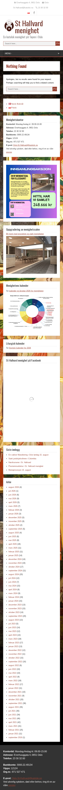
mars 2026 (12, 506)
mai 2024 (12, 586)
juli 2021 (12, 711)
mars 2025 (12, 548)
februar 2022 (13, 684)
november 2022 (15, 654)
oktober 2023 (13, 612)
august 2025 (13, 533)
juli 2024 (12, 578)
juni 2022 (12, 669)
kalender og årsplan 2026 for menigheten (26, 291)
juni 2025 (12, 536)
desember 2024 (15, 559)
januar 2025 (13, 555)
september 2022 (15, 661)
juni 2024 (12, 582)
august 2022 (13, 665)
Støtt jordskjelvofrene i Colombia (22, 458)
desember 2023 (15, 605)
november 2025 (15, 521)
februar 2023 (13, 643)
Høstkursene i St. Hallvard (19, 462)
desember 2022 (15, 650)
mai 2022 (12, 673)
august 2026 (13, 487)
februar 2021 (13, 730)
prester (9, 152)
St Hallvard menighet (29, 26)
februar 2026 (13, 510)
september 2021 (15, 703)
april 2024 (12, 589)
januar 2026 (13, 514)
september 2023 (15, 616)
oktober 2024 (13, 567)
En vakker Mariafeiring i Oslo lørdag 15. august (28, 455)
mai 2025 (12, 540)
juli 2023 (12, 624)
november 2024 (15, 563)
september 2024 (15, 570)
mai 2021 (12, 718)
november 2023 (15, 608)
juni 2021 (12, 715)
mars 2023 (12, 639)
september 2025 (15, 529)
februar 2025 (13, 552)
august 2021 (13, 707)
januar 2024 (13, 601)
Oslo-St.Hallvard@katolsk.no (25, 145)
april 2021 (12, 722)
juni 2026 (12, 495)
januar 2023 (13, 646)
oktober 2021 (13, 699)
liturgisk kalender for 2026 (20, 348)
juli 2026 (12, 491)
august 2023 (13, 620)
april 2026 (12, 502)
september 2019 (15, 737)
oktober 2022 (13, 658)
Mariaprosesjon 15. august (19, 470)
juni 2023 (12, 627)
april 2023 (12, 635)
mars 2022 (12, 680)
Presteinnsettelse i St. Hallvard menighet (25, 466)
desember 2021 (15, 692)
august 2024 (13, 574)
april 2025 (12, 544)
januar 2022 (13, 688)
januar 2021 (13, 734)
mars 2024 (12, 593)
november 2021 (15, 696)
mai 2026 (12, 498)
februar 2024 (13, 597)
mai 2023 (12, 631)
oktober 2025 (13, 525)
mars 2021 (12, 726)
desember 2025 (15, 517)
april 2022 (12, 677)
